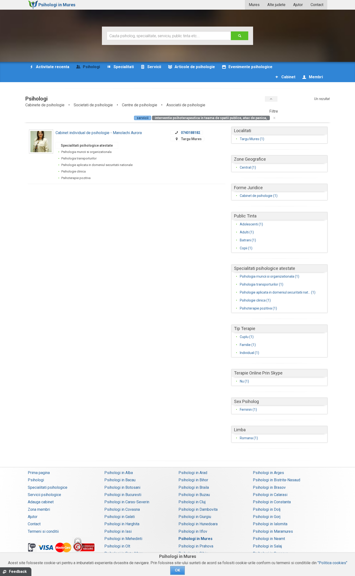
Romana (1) (249, 438)
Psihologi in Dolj (266, 509)
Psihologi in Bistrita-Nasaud (276, 480)
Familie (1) (248, 345)
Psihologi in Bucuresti (122, 494)
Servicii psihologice (44, 494)
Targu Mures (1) (252, 139)
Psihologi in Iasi (118, 531)
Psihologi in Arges (268, 472)
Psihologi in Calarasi (270, 494)
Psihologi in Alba (118, 472)
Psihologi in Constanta (272, 502)
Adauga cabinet (41, 502)
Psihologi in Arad (192, 472)
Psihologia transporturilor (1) (261, 284)
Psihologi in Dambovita (198, 509)
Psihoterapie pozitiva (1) (258, 308)
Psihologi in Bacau (119, 480)
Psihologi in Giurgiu (194, 516)
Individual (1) (249, 353)
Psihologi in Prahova (195, 546)
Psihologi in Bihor (193, 480)
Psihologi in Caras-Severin (126, 502)
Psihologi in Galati (119, 516)
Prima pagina (39, 472)
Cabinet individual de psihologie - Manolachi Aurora (99, 132)
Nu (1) (244, 381)
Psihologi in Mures (195, 538)
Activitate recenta (52, 67)
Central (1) (248, 167)
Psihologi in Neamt (269, 538)
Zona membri (39, 509)
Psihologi (36, 480)
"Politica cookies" (332, 563)
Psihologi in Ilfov (192, 531)
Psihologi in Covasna (122, 509)
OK (177, 570)
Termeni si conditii (43, 531)
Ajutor (298, 4)
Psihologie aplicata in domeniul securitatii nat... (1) (277, 292)
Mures (254, 4)
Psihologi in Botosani (122, 487)
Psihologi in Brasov (269, 487)
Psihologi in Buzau (194, 494)
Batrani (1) (248, 240)
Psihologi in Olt (117, 546)
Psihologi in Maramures (273, 531)
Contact (317, 4)
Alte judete (276, 4)
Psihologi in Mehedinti (123, 538)
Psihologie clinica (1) (255, 300)
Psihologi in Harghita (121, 524)
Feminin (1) (248, 409)
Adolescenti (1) (251, 224)
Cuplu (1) (247, 337)
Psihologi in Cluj (192, 502)
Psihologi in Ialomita (270, 524)
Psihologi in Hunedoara (198, 524)
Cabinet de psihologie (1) (258, 196)
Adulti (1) (247, 232)
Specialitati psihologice (47, 487)
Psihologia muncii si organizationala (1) (269, 276)
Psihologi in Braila (193, 487)
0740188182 (190, 133)
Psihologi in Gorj (266, 516)
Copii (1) (246, 248)
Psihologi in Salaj (267, 546)
